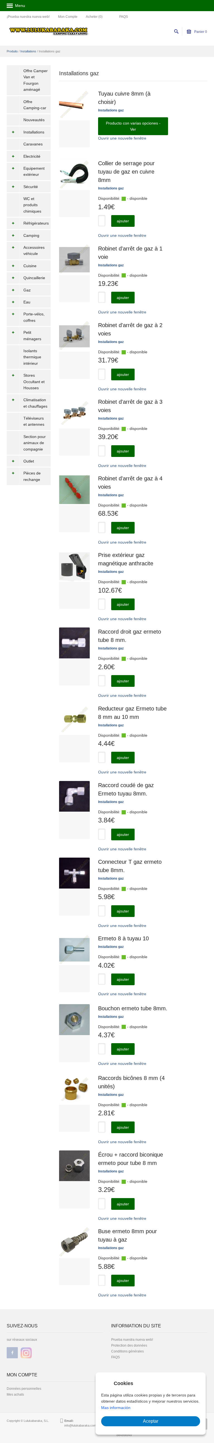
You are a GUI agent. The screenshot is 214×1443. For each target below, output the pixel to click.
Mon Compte (67, 17)
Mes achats (15, 1394)
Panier (200, 32)
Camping (31, 235)
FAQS (123, 17)
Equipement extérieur (34, 171)
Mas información (115, 1407)
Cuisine (30, 266)
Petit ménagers (32, 335)
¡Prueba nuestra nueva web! (28, 17)
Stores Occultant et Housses (34, 381)
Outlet (28, 461)
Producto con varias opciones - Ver (133, 126)
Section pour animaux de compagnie (34, 442)
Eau (26, 302)
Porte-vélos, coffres (34, 317)
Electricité (31, 156)
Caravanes (33, 144)
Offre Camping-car (34, 104)
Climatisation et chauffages (35, 403)
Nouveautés (34, 120)
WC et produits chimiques (32, 204)
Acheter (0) (94, 17)
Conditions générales (127, 1351)
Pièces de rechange (32, 476)
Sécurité (30, 186)
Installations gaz (111, 110)
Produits (12, 51)
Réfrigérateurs (36, 223)
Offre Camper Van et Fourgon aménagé (35, 80)
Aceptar (150, 1421)
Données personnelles (24, 1389)
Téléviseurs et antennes (33, 421)
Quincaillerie (34, 278)
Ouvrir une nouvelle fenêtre (122, 138)
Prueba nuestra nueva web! (132, 1340)
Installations (28, 51)
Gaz (27, 290)
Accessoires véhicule (34, 250)
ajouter (123, 221)
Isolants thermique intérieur (32, 357)
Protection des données (129, 1345)
